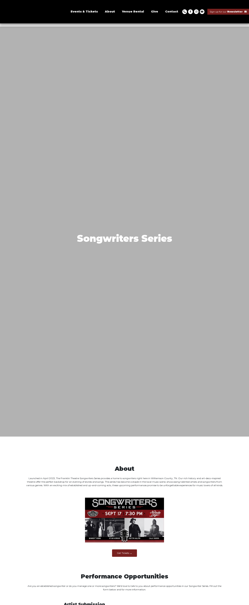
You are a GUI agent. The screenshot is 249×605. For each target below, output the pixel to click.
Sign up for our (226, 11)
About (110, 11)
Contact (171, 11)
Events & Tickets (84, 11)
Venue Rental (133, 11)
